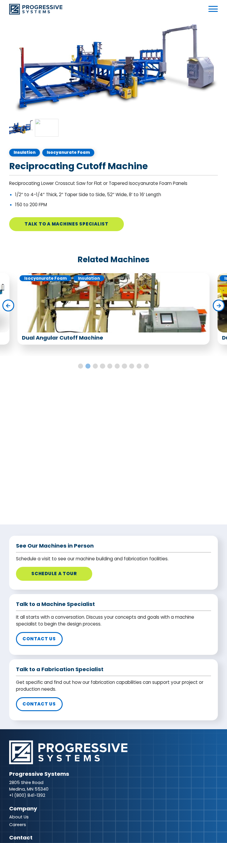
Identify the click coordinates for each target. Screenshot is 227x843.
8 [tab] (131, 366)
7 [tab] (124, 366)
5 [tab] (109, 366)
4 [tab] (102, 366)
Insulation (24, 152)
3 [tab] (95, 366)
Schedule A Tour (54, 573)
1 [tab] (80, 366)
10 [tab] (146, 366)
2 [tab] (87, 366)
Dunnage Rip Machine (52, 337)
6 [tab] (117, 366)
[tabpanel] (113, 70)
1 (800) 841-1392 (28, 795)
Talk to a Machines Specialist (66, 224)
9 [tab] (139, 366)
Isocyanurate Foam (68, 152)
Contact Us (39, 639)
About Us (19, 817)
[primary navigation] (213, 9)
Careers (17, 825)
